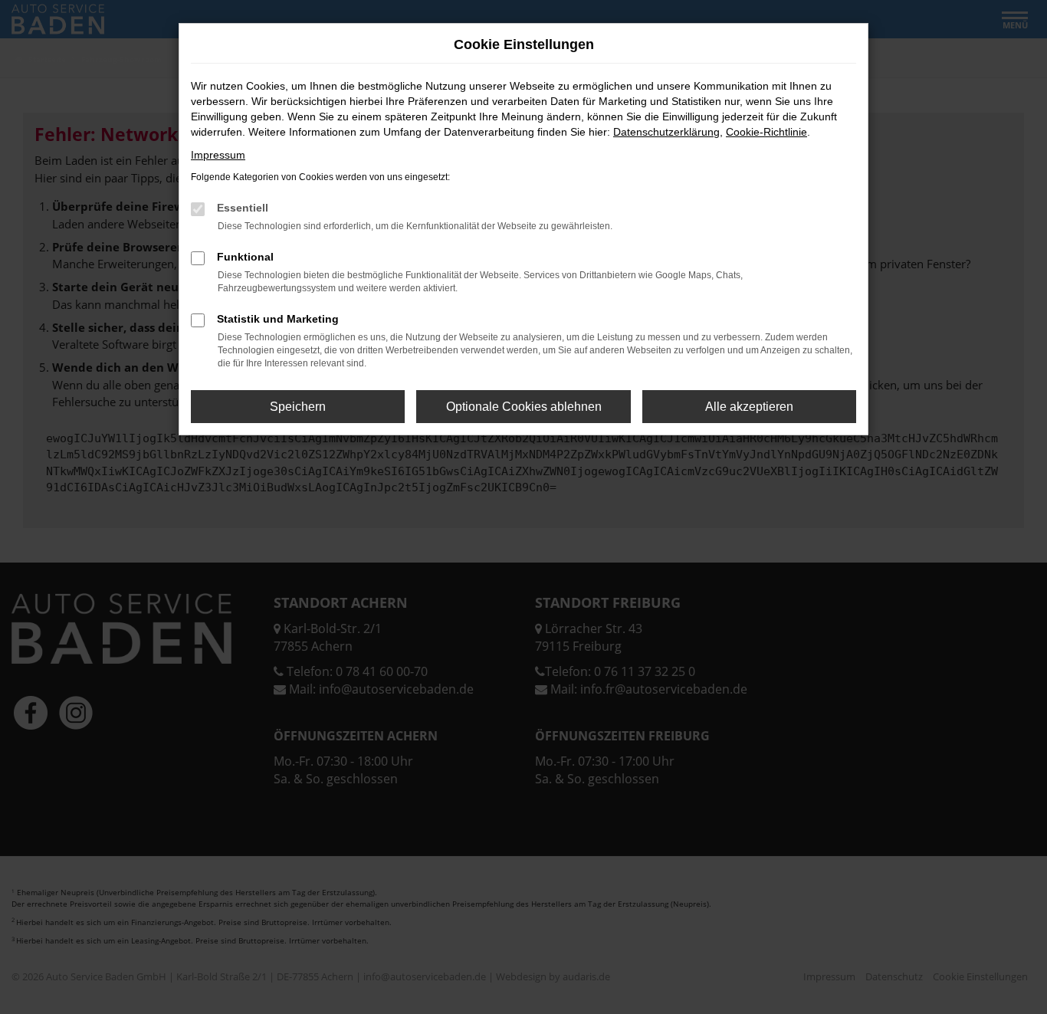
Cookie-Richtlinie (766, 132)
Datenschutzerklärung (666, 132)
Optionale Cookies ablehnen (524, 406)
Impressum (218, 155)
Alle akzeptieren (749, 406)
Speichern (298, 406)
